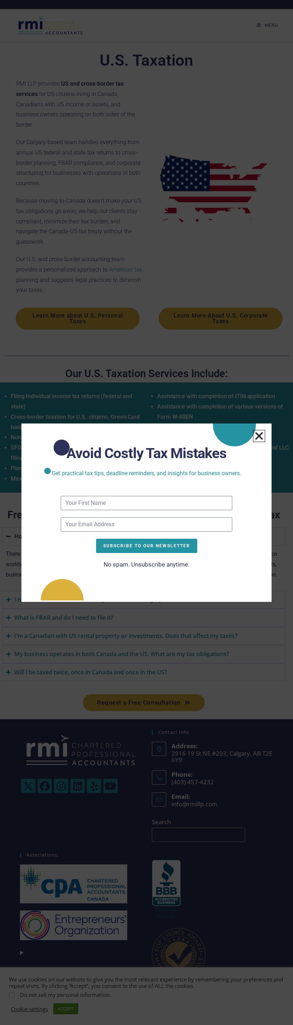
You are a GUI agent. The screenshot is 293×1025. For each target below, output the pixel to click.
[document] (146, 512)
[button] (259, 436)
